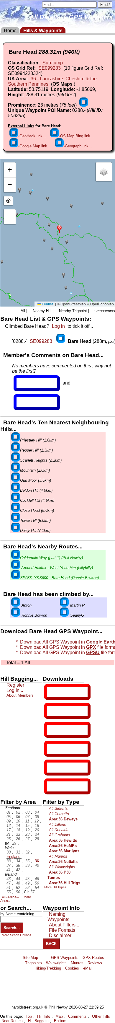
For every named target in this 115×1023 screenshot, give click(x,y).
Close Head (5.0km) (37, 510)
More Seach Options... (18, 935)
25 (8, 839)
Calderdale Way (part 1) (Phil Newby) (51, 558)
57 (32, 892)
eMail (87, 968)
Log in (58, 326)
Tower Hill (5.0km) (35, 520)
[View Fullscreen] (10, 216)
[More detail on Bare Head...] (61, 341)
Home (10, 30)
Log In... (28, 402)
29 (14, 843)
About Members (20, 695)
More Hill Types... (56, 887)
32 (27, 852)
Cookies (72, 968)
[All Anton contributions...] (16, 605)
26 (18, 839)
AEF (52, 767)
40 (37, 865)
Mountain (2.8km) (35, 470)
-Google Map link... (34, 146)
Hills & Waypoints (43, 30)
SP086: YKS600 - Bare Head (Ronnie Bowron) (59, 578)
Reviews (95, 963)
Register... (31, 383)
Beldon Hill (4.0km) (36, 490)
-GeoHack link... (32, 136)
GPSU (53, 729)
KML (52, 748)
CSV (52, 786)
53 (27, 887)
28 (37, 839)
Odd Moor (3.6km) (35, 480)
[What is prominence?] (84, 105)
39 (27, 865)
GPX (52, 692)
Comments (77, 1016)
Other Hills (101, 1016)
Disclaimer (60, 935)
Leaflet (47, 303)
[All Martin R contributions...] (64, 605)
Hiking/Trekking (47, 968)
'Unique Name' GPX (66, 710)
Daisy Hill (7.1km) (35, 530)
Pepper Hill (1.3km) (36, 450)
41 (8, 870)
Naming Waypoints (58, 917)
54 (37, 887)
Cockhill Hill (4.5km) (37, 500)
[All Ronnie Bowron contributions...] (16, 615)
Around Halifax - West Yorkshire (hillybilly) (56, 568)
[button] (59, 228)
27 (27, 839)
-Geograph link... (78, 146)
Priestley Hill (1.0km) (38, 440)
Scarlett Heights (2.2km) (41, 460)
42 (18, 870)
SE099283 (49, 68)
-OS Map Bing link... (76, 136)
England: (14, 856)
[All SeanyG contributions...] (64, 615)
